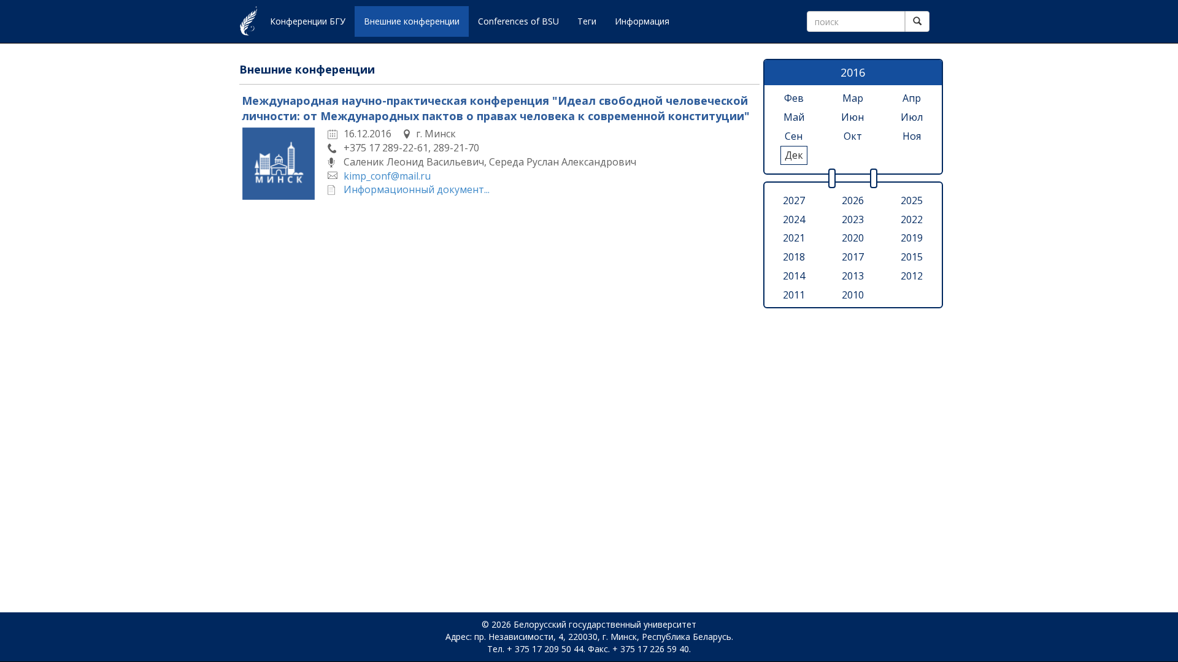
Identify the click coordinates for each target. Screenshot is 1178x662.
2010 (853, 295)
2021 (794, 238)
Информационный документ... (417, 189)
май (793, 117)
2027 (794, 200)
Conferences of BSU (518, 21)
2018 (794, 257)
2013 (853, 276)
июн (852, 117)
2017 (853, 257)
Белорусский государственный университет (605, 624)
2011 (794, 295)
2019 (912, 238)
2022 (912, 219)
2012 (912, 276)
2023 (853, 219)
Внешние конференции (412, 21)
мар (852, 98)
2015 (912, 257)
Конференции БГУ (307, 21)
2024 (794, 219)
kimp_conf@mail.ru (387, 176)
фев (794, 98)
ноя (912, 136)
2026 (853, 200)
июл (912, 117)
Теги (586, 21)
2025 (912, 200)
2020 (853, 238)
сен (794, 136)
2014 (794, 276)
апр (912, 98)
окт (853, 136)
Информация (642, 21)
